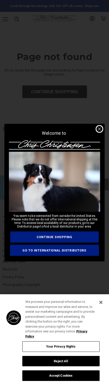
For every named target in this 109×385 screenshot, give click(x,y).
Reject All (61, 361)
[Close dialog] (99, 129)
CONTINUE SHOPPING (54, 237)
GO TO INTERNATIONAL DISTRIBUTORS (54, 250)
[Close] (100, 302)
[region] (54, 339)
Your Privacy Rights (60, 346)
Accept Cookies (61, 375)
